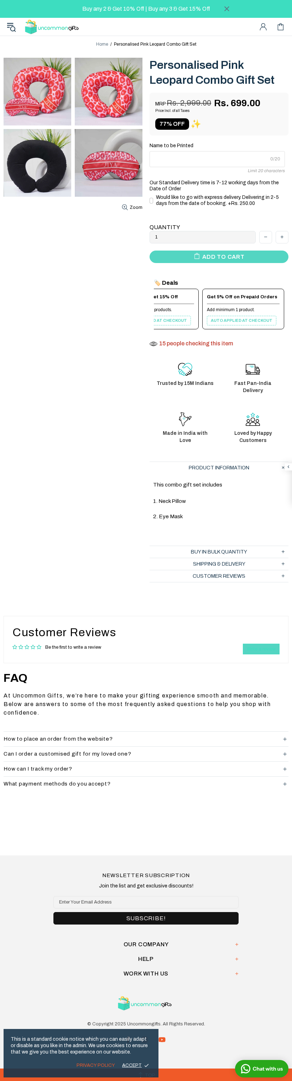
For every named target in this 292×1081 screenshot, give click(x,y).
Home (102, 44)
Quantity (165, 227)
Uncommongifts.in (53, 27)
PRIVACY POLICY (96, 1065)
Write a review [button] (261, 649)
